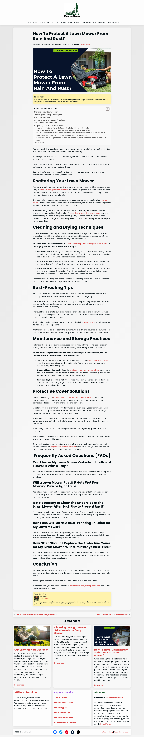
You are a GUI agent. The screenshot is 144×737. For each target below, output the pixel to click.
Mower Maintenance (63, 717)
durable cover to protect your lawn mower (72, 397)
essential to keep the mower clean (85, 213)
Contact (103, 732)
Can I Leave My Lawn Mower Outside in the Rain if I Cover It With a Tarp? (63, 128)
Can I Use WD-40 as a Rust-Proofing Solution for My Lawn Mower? (61, 135)
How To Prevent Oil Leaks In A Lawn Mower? (112, 615)
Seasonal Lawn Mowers (65, 722)
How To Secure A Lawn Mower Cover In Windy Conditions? (36, 615)
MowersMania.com (114, 697)
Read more (19, 685)
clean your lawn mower (98, 360)
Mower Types (60, 707)
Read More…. (105, 724)
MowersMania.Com (26, 732)
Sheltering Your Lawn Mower (46, 112)
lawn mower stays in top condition (85, 585)
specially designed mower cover (54, 189)
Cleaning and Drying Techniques (48, 114)
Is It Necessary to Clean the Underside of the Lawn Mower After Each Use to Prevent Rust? (70, 133)
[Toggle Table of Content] (107, 109)
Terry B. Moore (85, 44)
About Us (117, 732)
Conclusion (39, 143)
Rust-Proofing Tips (42, 117)
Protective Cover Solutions (45, 123)
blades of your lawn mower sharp (84, 370)
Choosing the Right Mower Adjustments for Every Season (70, 630)
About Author (60, 697)
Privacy (110, 732)
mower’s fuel (89, 322)
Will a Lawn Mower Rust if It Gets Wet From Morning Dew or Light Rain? (63, 130)
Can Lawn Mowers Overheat (31, 649)
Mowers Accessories (63, 702)
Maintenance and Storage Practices (49, 120)
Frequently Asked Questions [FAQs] (49, 125)
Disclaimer (125, 732)
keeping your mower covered (63, 446)
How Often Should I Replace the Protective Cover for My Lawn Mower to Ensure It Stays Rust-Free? (71, 139)
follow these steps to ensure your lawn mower (87, 244)
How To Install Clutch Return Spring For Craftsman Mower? (111, 652)
